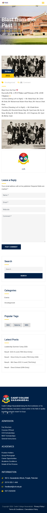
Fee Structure (6, 427)
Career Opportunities (9, 458)
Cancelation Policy (31, 509)
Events (6, 298)
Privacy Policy (39, 506)
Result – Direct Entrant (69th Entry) (16, 367)
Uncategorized (10, 82)
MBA (26, 325)
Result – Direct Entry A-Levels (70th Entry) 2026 (21, 357)
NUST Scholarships (8, 436)
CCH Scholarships (8, 433)
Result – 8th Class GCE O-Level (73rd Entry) (20, 362)
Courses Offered (8, 430)
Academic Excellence (9, 461)
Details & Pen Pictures (9, 464)
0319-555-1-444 (11, 482)
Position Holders (8, 453)
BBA (8, 325)
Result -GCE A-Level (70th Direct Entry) (18, 352)
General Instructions (9, 439)
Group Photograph (8, 456)
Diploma (17, 325)
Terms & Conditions (16, 509)
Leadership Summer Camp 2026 (16, 347)
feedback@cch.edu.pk (13, 487)
